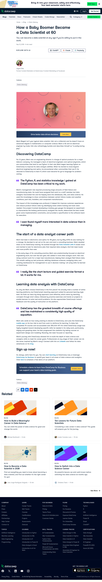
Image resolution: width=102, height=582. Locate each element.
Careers (4, 512)
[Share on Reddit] (31, 390)
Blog (24, 22)
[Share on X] (35, 390)
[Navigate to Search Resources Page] (71, 17)
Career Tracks (26, 506)
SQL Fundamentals (48, 536)
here (22, 360)
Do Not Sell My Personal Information (32, 576)
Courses (24, 512)
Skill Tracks (25, 509)
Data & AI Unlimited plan (50, 515)
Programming (6, 542)
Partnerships (6, 518)
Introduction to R (27, 539)
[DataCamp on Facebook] (3, 571)
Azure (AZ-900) (88, 548)
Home (18, 22)
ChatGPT (86, 524)
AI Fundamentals (48, 533)
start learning (51, 355)
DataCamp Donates (69, 524)
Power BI (86, 518)
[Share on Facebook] (27, 390)
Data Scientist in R (69, 539)
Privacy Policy (5, 576)
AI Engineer (87, 542)
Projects (24, 518)
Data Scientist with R (67, 244)
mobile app (20, 323)
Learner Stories (68, 518)
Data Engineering (7, 539)
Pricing (44, 509)
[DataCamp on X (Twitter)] (9, 571)
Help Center (6, 521)
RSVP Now (91, 4)
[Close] (99, 4)
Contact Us (5, 524)
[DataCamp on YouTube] (22, 571)
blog (31, 344)
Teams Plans (46, 512)
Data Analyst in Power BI (71, 542)
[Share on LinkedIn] (22, 390)
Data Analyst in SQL (69, 533)
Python (85, 506)
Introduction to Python (29, 533)
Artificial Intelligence (90, 515)
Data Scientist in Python (70, 536)
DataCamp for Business (25, 357)
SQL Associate (88, 536)
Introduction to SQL (28, 536)
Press (3, 509)
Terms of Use (64, 576)
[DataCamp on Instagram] (28, 571)
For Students (67, 509)
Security (56, 576)
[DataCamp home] (15, 566)
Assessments (26, 521)
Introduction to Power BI (30, 542)
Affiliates (4, 515)
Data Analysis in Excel (29, 545)
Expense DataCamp (69, 515)
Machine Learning (7, 536)
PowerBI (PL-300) (89, 545)
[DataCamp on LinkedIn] (15, 571)
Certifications (26, 515)
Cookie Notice (16, 576)
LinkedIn (62, 341)
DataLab (25, 524)
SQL (84, 512)
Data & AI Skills (47, 506)
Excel (85, 521)
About (4, 506)
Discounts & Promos (69, 512)
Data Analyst (87, 533)
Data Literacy (33, 22)
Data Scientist (87, 539)
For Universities (68, 521)
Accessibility (47, 576)
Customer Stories (48, 518)
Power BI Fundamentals (50, 544)
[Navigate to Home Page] (9, 11)
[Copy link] (18, 390)
